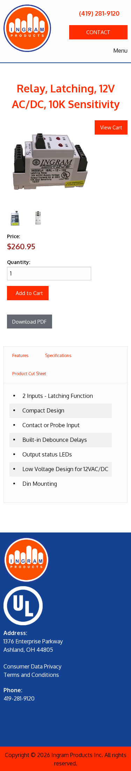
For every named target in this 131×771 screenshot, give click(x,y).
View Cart (111, 127)
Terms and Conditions (31, 674)
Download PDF (29, 321)
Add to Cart (29, 293)
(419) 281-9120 (98, 13)
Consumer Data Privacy (32, 666)
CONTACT (98, 32)
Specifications (58, 355)
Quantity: (18, 262)
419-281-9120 (19, 698)
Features (20, 355)
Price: (13, 236)
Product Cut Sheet (29, 373)
